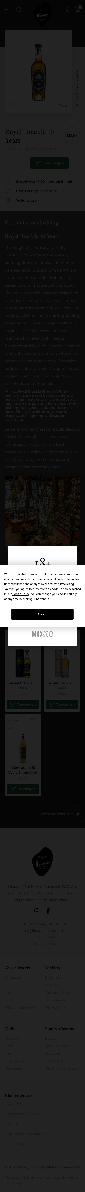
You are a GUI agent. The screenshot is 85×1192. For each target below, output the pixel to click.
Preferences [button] (41, 599)
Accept (42, 614)
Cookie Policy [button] (20, 594)
